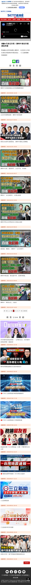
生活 (23, 19)
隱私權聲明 (17, 575)
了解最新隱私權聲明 (12, 7)
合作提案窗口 (25, 575)
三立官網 (11, 575)
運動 (27, 19)
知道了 (22, 7)
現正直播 (4, 19)
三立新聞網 (5, 575)
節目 (9, 19)
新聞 (14, 19)
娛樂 (18, 19)
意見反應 (15, 577)
